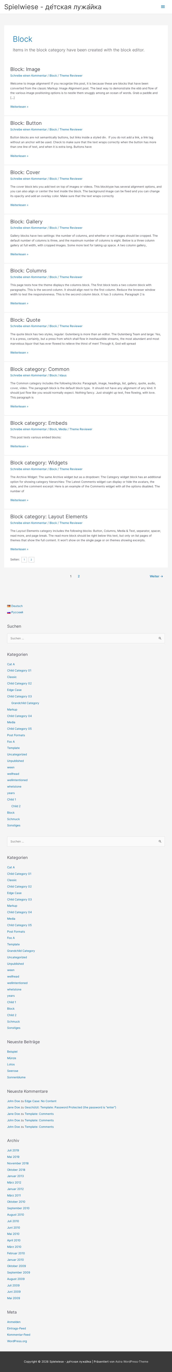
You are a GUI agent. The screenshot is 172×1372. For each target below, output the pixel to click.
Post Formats (16, 735)
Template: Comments (39, 1113)
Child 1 (11, 799)
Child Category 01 (19, 670)
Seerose (12, 1070)
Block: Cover (25, 172)
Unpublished (15, 761)
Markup (12, 709)
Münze (11, 1058)
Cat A (11, 664)
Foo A (11, 741)
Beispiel (12, 1051)
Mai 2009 (13, 1298)
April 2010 (14, 1240)
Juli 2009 (13, 1285)
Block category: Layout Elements (48, 516)
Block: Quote (25, 320)
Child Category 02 (19, 683)
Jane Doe (13, 1107)
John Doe (13, 1101)
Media (63, 429)
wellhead (13, 773)
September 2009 (18, 1272)
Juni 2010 (13, 1227)
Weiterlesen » (19, 107)
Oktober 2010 (16, 1201)
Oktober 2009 (16, 1266)
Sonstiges (13, 825)
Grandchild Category (25, 703)
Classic (12, 677)
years (11, 793)
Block (53, 75)
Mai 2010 (13, 1233)
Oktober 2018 (16, 1169)
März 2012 (14, 1182)
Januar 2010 (15, 1259)
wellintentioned (17, 780)
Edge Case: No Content (40, 1101)
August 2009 (16, 1279)
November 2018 (18, 1163)
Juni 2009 (14, 1291)
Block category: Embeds (38, 423)
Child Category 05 (19, 728)
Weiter (156, 576)
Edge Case (14, 690)
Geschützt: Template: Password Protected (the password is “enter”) (70, 1107)
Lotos (11, 1064)
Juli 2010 (13, 1221)
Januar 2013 (15, 1176)
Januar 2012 (15, 1189)
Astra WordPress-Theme (131, 1361)
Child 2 (16, 806)
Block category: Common (39, 369)
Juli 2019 (13, 1150)
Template (13, 748)
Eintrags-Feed (16, 1328)
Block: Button (26, 123)
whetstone (14, 786)
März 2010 (14, 1246)
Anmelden (14, 1322)
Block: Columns (28, 271)
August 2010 (15, 1214)
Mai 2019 (13, 1156)
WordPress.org (17, 1341)
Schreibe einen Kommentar (28, 75)
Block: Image (25, 69)
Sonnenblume (16, 1077)
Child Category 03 (19, 696)
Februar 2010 (16, 1253)
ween (10, 767)
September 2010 (18, 1208)
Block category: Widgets (39, 463)
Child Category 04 (19, 716)
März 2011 (14, 1195)
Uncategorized (17, 754)
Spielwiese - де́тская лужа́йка (53, 7)
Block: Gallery (26, 222)
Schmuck (13, 819)
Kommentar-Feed (18, 1334)
